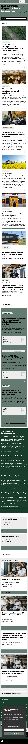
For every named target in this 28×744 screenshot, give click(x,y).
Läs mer (5, 722)
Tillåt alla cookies (14, 733)
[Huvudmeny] (26, 1)
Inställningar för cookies (14, 726)
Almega (22, 1)
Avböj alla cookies (14, 729)
